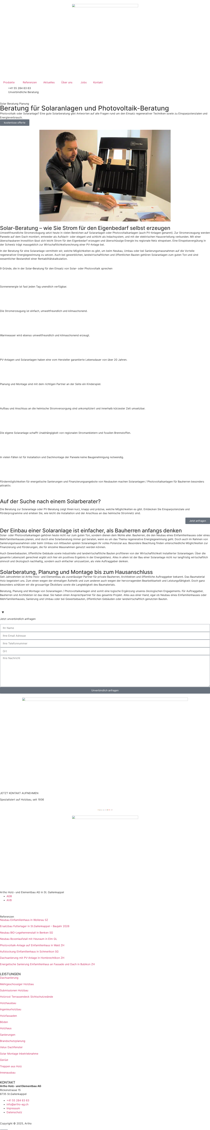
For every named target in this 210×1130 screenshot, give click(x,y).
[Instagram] (13, 906)
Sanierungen (7, 1034)
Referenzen (30, 82)
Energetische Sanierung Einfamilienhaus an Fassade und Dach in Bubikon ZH (47, 964)
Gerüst (4, 1059)
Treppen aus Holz (11, 1066)
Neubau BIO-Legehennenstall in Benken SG (26, 932)
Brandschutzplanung (12, 1041)
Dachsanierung (9, 977)
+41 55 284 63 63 (19, 88)
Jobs (84, 82)
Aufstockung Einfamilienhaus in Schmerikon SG (29, 951)
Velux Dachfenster (11, 1047)
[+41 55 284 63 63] (4, 90)
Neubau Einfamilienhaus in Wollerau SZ (24, 920)
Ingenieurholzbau (10, 1009)
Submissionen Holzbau (14, 990)
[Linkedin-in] (4, 906)
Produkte (9, 82)
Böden (4, 1022)
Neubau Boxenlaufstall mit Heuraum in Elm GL (28, 938)
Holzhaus (5, 1028)
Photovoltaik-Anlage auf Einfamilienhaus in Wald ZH (32, 945)
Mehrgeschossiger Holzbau (17, 984)
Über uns (66, 82)
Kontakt (98, 82)
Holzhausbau (8, 1003)
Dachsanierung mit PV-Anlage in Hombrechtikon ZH (32, 957)
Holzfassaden (8, 1015)
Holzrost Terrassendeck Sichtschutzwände (26, 996)
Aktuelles (49, 82)
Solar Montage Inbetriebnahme (19, 1053)
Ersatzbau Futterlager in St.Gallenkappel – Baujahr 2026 (34, 926)
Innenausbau (7, 1072)
